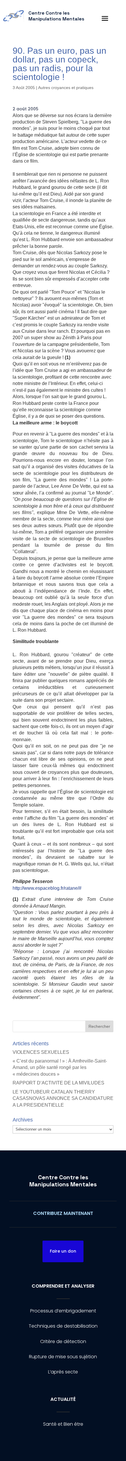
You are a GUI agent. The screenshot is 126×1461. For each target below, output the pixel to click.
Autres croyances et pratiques (65, 87)
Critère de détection (63, 1341)
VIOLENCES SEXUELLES (41, 1052)
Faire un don (63, 1251)
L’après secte (63, 1371)
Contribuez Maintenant (63, 1213)
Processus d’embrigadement (63, 1310)
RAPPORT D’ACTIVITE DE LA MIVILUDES (58, 1082)
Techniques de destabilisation (63, 1326)
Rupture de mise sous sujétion (63, 1356)
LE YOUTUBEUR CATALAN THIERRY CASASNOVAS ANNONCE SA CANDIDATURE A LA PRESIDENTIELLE (63, 1098)
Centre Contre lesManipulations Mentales (63, 1180)
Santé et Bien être (63, 1424)
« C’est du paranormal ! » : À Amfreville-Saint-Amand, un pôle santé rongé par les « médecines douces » (60, 1067)
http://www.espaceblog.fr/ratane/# (47, 888)
